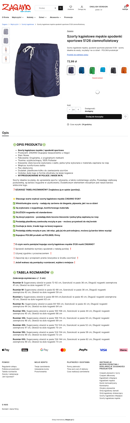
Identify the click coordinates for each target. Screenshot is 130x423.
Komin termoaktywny (108, 383)
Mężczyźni (15, 24)
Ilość (69, 105)
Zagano (4, 24)
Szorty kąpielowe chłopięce (111, 396)
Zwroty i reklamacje (10, 374)
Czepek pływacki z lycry (110, 373)
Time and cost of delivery (77, 369)
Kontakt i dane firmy (10, 409)
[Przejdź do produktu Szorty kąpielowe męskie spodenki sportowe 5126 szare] (113, 71)
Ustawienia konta (42, 369)
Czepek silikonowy (107, 375)
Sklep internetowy (62, 420)
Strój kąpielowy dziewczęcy (111, 393)
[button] (60, 8)
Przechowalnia (41, 371)
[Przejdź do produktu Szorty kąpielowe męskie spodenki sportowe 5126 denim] (82, 71)
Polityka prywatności (10, 369)
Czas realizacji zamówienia (78, 371)
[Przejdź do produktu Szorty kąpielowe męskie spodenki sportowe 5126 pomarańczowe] (124, 71)
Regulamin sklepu (9, 366)
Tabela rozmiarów (9, 371)
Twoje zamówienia (42, 366)
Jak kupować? (8, 376)
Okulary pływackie (107, 388)
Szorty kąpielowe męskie (110, 398)
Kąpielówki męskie (107, 380)
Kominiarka (104, 385)
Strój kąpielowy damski (109, 391)
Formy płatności (73, 366)
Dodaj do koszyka (94, 116)
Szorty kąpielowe (28, 24)
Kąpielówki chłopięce (108, 378)
